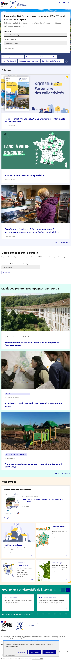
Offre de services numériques (29, 61)
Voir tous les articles (61, 242)
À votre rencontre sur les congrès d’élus (24, 175)
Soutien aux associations (48, 57)
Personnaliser (21, 652)
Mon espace (63, 2)
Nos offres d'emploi (9, 61)
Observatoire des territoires (59, 527)
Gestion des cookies (64, 652)
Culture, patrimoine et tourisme (17, 455)
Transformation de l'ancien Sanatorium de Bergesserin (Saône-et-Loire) (32, 344)
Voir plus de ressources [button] (11, 518)
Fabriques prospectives (22, 563)
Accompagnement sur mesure (13, 57)
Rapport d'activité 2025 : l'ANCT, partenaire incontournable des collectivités (35, 120)
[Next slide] (68, 590)
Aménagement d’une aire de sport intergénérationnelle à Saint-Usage (33, 465)
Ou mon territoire (10, 40)
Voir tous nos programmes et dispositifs (14, 614)
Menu (68, 2)
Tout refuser (35, 652)
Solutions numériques (13, 545)
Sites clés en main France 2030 (52, 61)
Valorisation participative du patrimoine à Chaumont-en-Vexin (33, 405)
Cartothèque (57, 562)
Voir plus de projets (61, 473)
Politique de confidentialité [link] (10, 655)
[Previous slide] (63, 590)
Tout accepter (49, 652)
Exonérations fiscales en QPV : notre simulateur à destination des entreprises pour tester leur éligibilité (32, 230)
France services (31, 57)
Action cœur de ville (47, 597)
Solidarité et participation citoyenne (18, 394)
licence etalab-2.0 (36, 658)
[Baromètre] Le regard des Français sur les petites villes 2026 (42, 500)
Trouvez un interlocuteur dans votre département (18, 264)
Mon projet (8, 31)
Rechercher (59, 2)
